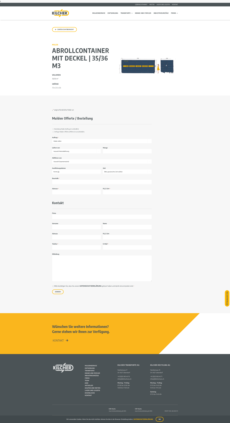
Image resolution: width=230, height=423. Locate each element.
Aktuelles (89, 385)
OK (160, 419)
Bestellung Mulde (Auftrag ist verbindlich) (66, 129)
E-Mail (105, 244)
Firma (54, 213)
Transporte (89, 370)
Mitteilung (55, 254)
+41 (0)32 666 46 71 (156, 376)
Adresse (55, 189)
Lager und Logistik (92, 390)
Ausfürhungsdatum (59, 168)
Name (105, 223)
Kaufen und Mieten (92, 388)
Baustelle (55, 178)
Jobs (86, 383)
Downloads (90, 393)
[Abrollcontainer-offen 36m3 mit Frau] (148, 46)
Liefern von (56, 148)
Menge (105, 148)
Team (87, 380)
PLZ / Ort (106, 189)
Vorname (55, 223)
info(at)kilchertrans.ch (124, 379)
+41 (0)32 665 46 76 (124, 376)
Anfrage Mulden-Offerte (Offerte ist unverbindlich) (69, 132)
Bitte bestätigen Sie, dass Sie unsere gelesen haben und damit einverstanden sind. (94, 286)
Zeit (104, 168)
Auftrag (55, 137)
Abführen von (57, 158)
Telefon (55, 244)
